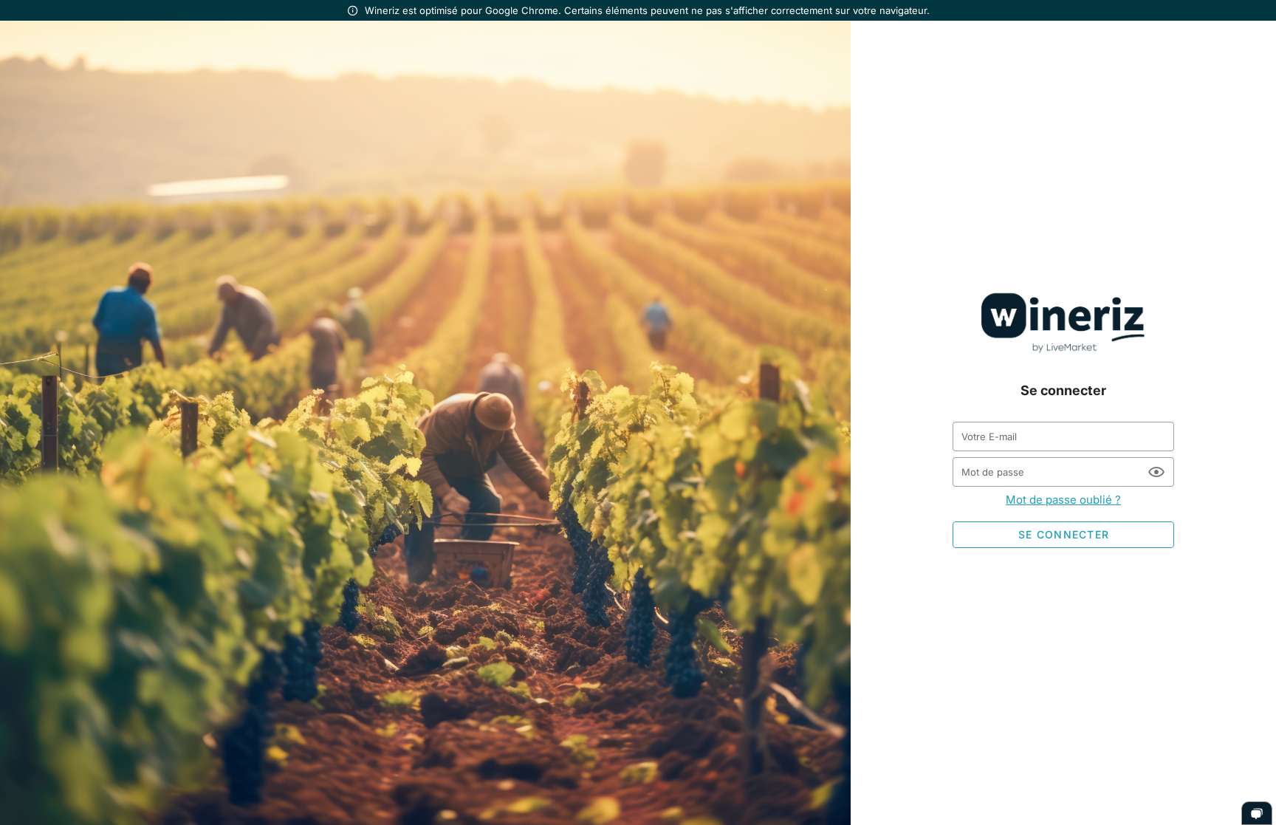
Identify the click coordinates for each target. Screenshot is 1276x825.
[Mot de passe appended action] (1156, 472)
